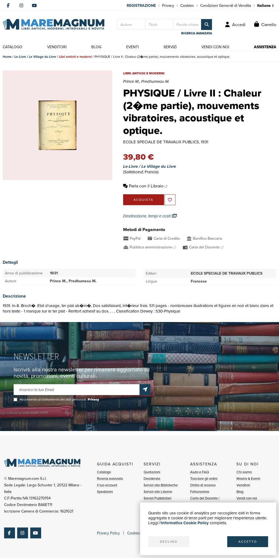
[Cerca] (206, 24)
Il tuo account (107, 485)
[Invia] (145, 389)
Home (7, 56)
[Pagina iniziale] (53, 24)
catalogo (12, 47)
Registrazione (141, 5)
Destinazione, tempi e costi (147, 216)
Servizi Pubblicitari (157, 498)
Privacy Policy (108, 533)
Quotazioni (152, 471)
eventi (132, 47)
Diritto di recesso (203, 485)
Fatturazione (199, 491)
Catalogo (104, 471)
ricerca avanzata (196, 33)
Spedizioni (105, 491)
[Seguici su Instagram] (21, 5)
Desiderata (152, 478)
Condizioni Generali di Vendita (225, 5)
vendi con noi (215, 47)
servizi (170, 47)
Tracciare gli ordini (203, 478)
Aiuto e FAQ (199, 471)
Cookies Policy (139, 533)
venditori (56, 47)
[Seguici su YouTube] (34, 5)
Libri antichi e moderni (75, 56)
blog (96, 47)
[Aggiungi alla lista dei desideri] (170, 199)
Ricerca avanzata (110, 478)
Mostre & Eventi (248, 478)
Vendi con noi (246, 498)
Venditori (243, 485)
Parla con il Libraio (146, 186)
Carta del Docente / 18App (205, 501)
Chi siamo (244, 471)
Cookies (187, 5)
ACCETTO (247, 541)
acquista (143, 199)
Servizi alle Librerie (158, 491)
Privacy (168, 5)
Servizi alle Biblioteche (161, 485)
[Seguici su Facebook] (8, 5)
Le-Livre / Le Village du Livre (35, 56)
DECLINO (168, 541)
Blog (239, 491)
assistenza (265, 47)
